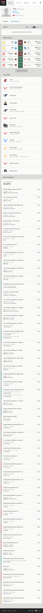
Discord (39, 610)
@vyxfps (15, 11)
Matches (26, 3)
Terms (14, 610)
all (40, 27)
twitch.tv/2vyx (16, 12)
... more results (21, 70)
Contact (4, 610)
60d (34, 27)
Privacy (9, 610)
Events (34, 3)
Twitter (32, 610)
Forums (18, 3)
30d (31, 27)
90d (37, 27)
